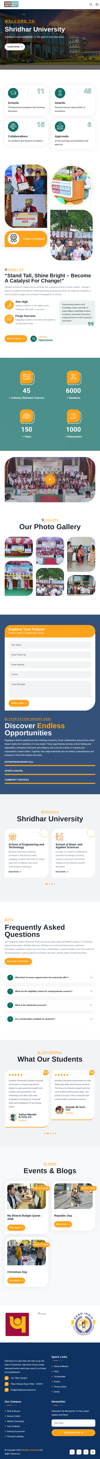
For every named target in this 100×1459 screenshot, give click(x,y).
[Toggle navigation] (97, 4)
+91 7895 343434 (19, 1378)
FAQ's (56, 1371)
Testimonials (59, 1376)
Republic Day (63, 1215)
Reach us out (14, 339)
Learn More (13, 47)
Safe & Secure (13, 1411)
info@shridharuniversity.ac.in (23, 1390)
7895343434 (45, 340)
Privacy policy (60, 1386)
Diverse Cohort (13, 1416)
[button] (46, 884)
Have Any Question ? (18, 961)
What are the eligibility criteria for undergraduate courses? (43, 991)
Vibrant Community (15, 1421)
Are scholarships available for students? (35, 1019)
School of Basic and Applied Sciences (69, 846)
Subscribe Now (72, 1433)
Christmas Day (17, 1272)
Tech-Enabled (13, 1426)
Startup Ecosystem (15, 1431)
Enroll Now (17, 703)
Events (56, 1381)
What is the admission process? (31, 1005)
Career (56, 1391)
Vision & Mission (60, 1366)
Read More (14, 872)
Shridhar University (30, 1450)
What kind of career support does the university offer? (41, 977)
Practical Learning (14, 1436)
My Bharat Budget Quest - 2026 (24, 1217)
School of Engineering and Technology (26, 846)
